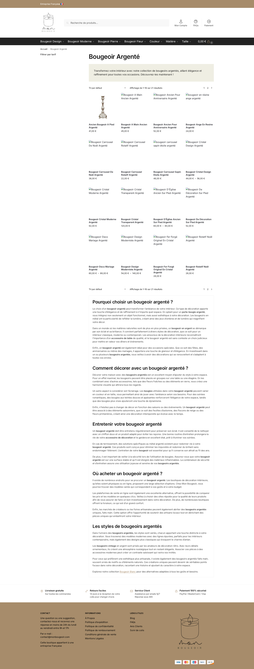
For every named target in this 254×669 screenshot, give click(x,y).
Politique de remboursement (100, 630)
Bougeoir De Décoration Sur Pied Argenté (198, 221)
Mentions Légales (94, 638)
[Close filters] (79, 54)
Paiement (208, 25)
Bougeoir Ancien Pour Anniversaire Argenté (165, 126)
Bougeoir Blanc (128, 571)
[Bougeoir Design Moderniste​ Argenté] (135, 249)
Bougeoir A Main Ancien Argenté (134, 126)
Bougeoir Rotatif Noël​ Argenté (197, 268)
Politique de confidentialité (99, 626)
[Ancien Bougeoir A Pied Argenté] (103, 107)
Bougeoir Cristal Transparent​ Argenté (132, 221)
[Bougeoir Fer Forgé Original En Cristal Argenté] (167, 249)
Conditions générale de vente (100, 634)
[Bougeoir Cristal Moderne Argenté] (103, 201)
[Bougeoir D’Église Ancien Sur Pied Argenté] (167, 201)
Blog (132, 618)
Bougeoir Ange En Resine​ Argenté (199, 126)
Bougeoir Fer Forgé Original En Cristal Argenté (163, 269)
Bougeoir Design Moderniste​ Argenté (131, 268)
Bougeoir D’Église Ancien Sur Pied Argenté (166, 221)
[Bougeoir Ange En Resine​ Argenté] (200, 107)
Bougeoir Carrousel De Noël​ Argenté (101, 173)
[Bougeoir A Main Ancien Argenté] (135, 107)
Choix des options (167, 137)
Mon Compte (181, 25)
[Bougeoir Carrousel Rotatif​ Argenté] (135, 154)
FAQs (195, 25)
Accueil (43, 49)
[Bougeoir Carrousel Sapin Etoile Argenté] (167, 154)
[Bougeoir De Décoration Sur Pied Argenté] (200, 201)
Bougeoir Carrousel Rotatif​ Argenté (131, 173)
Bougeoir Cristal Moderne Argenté (102, 221)
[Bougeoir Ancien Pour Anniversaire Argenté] (167, 107)
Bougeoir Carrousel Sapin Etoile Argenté (167, 173)
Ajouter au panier (103, 137)
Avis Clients (136, 626)
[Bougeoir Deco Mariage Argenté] (103, 249)
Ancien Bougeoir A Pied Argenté (101, 126)
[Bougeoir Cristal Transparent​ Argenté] (135, 201)
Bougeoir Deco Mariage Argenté (101, 268)
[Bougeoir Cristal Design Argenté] (200, 154)
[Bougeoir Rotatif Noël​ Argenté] (200, 249)
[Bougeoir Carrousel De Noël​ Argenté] (103, 154)
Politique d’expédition (96, 622)
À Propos (90, 618)
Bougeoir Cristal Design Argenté (198, 173)
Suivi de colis (137, 630)
